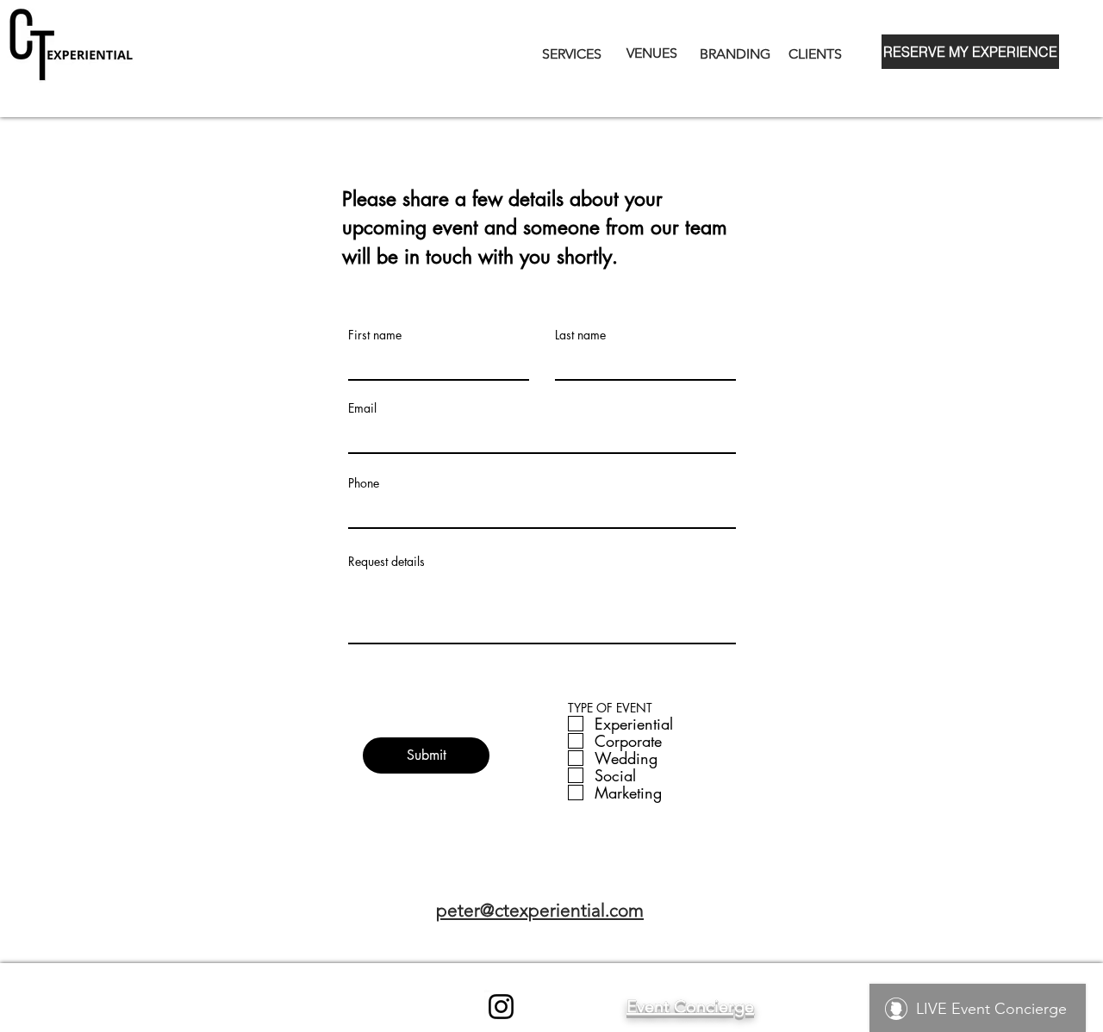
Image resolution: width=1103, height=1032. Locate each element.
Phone (363, 483)
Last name (580, 335)
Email (362, 408)
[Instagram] (501, 1006)
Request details (386, 562)
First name (375, 335)
